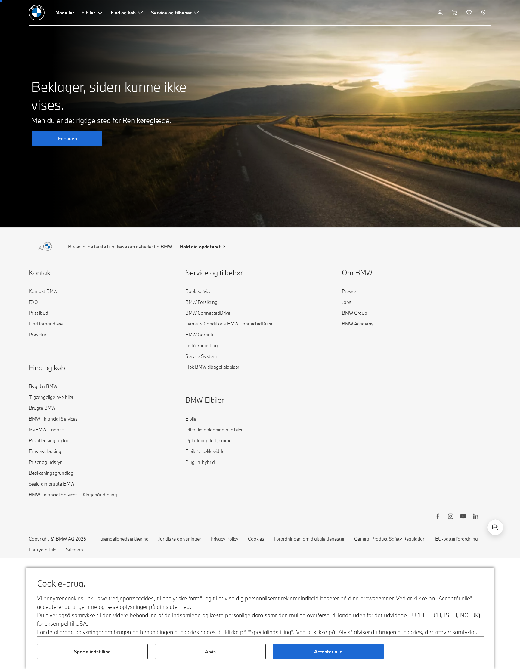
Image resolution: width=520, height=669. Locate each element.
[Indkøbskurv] (455, 12)
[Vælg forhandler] (484, 12)
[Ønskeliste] (469, 12)
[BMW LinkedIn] (475, 517)
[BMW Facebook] (437, 517)
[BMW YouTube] (463, 517)
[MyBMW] (440, 12)
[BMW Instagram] (450, 517)
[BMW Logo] (37, 12)
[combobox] (495, 527)
